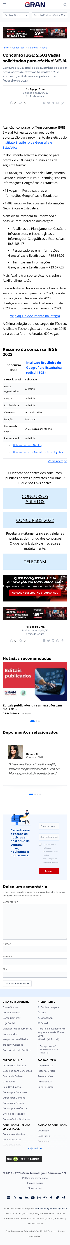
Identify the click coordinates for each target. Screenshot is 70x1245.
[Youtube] (33, 1198)
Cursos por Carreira (14, 1097)
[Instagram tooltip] (39, 1198)
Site (5, 969)
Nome (7, 944)
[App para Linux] (14, 1198)
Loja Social (9, 1023)
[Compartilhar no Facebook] (44, 103)
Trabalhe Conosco (13, 1044)
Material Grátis (46, 1071)
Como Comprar (11, 1018)
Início (6, 47)
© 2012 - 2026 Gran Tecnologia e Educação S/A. (35, 1173)
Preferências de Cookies (17, 1050)
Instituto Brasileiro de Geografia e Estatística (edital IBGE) (44, 367)
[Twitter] (57, 1198)
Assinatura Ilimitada (14, 1065)
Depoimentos (45, 1065)
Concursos (18, 47)
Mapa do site (35, 1188)
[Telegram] (63, 1198)
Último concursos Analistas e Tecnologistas (38, 452)
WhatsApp (46, 1018)
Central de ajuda (50, 1007)
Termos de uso (35, 1183)
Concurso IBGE (59, 47)
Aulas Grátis (45, 1081)
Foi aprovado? (49, 1049)
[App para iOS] (20, 1198)
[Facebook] (51, 1198)
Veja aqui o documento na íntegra (35, 316)
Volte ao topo (57, 461)
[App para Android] (27, 1198)
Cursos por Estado (13, 1103)
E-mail (7, 956)
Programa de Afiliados (15, 1039)
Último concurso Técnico (27, 445)
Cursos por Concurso (15, 1092)
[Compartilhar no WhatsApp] (57, 103)
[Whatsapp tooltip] (45, 1198)
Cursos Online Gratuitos (16, 1119)
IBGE (44, 47)
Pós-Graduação (12, 1087)
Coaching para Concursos (17, 1071)
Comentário (10, 902)
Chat (43, 1012)
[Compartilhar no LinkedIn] (53, 103)
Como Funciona (11, 1012)
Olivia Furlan (10, 713)
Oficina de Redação (14, 1113)
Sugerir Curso (45, 1087)
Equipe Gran (37, 89)
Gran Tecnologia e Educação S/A (51, 1208)
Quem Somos (10, 1007)
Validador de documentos (17, 1028)
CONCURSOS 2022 (35, 520)
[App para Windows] (8, 1198)
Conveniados (10, 1034)
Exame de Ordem (13, 1076)
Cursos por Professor (15, 1108)
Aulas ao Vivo (45, 1076)
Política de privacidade (35, 1178)
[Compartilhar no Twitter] (48, 103)
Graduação (9, 1081)
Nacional (33, 47)
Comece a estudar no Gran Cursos (35, 592)
